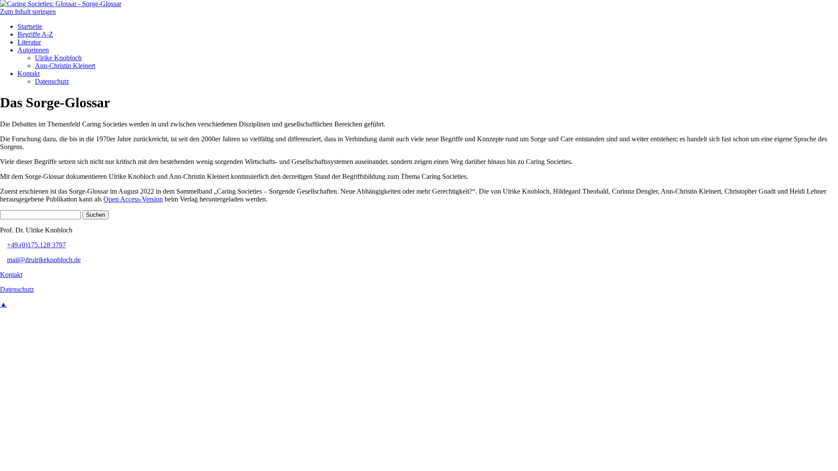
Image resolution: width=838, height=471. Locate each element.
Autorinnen (33, 50)
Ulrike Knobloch (58, 57)
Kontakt (28, 73)
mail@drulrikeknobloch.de (44, 259)
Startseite (29, 26)
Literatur (29, 42)
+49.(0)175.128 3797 (36, 245)
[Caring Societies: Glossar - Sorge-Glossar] (60, 3)
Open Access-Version (133, 199)
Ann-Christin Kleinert (65, 65)
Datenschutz (52, 81)
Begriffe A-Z (35, 34)
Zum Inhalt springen (28, 11)
